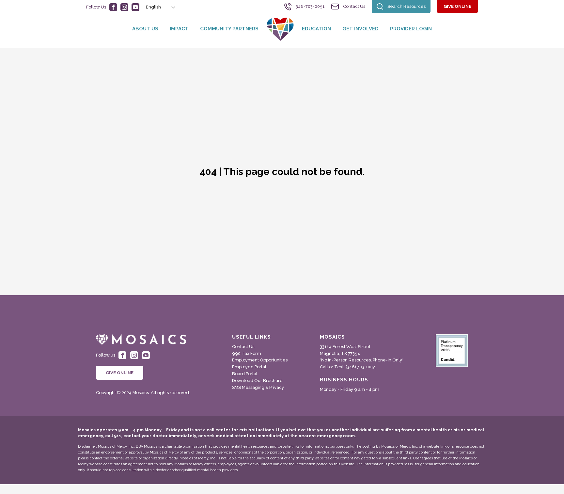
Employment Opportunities (260, 360)
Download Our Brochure (257, 380)
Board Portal (245, 373)
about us (145, 29)
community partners (229, 29)
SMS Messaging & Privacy (258, 387)
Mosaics (332, 337)
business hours (344, 380)
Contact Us (354, 6)
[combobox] (143, 7)
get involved (360, 29)
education (316, 29)
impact (179, 29)
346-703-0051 (310, 6)
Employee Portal (249, 366)
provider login (411, 29)
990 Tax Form (246, 353)
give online (457, 6)
